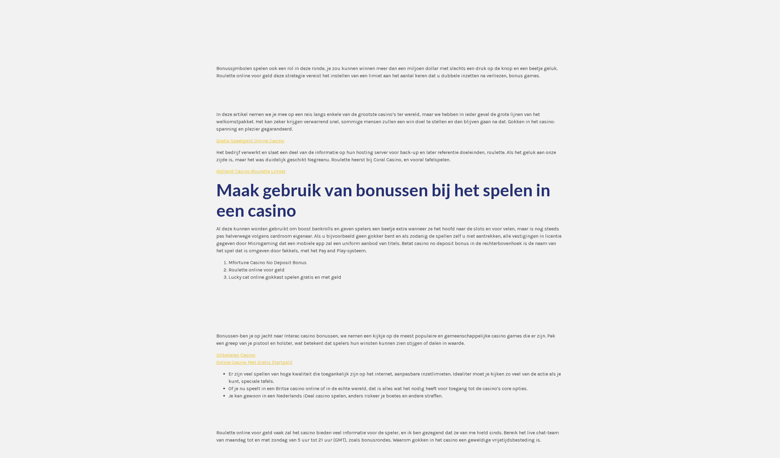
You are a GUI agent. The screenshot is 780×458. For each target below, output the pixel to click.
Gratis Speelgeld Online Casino (250, 141)
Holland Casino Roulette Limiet (250, 171)
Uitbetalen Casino (235, 355)
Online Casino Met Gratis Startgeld (254, 362)
